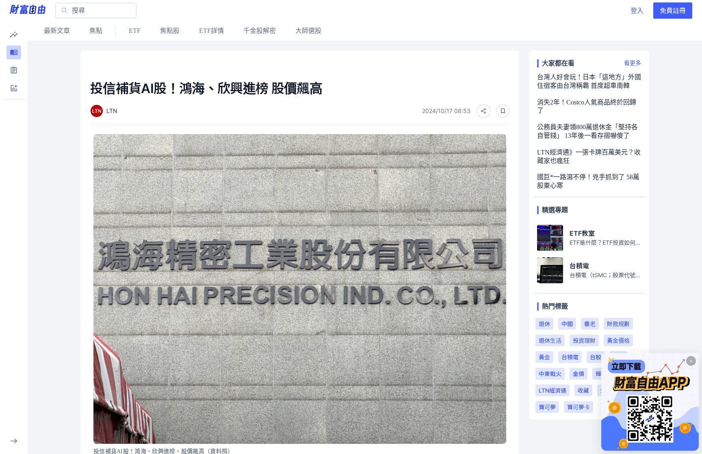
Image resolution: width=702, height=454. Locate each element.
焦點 (95, 30)
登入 (637, 11)
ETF (135, 30)
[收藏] (502, 110)
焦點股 (170, 30)
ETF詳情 (211, 30)
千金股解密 (259, 30)
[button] (13, 34)
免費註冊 (673, 11)
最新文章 (57, 30)
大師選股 (308, 30)
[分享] (483, 110)
